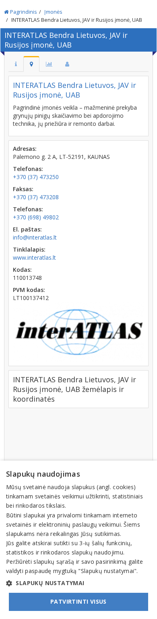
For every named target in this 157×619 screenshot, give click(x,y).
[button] (78, 583)
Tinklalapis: (29, 249)
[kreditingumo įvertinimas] (49, 64)
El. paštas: (27, 229)
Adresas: (25, 148)
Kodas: (22, 269)
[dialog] (78, 540)
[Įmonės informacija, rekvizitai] (15, 64)
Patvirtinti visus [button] (78, 601)
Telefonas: (28, 169)
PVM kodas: (29, 290)
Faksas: (23, 189)
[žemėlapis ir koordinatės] (31, 64)
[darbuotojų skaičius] (67, 64)
